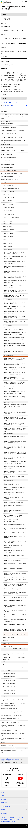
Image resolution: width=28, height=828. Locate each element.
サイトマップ (4, 817)
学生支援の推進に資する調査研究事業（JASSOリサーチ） (12, 751)
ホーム (2, 758)
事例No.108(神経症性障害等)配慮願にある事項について (15, 529)
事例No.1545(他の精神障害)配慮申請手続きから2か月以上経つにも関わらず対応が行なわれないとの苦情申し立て (15, 339)
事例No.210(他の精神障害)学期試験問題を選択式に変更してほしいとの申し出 (15, 620)
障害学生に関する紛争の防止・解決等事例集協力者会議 (14, 699)
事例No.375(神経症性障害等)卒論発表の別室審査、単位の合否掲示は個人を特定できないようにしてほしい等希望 (15, 447)
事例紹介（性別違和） (7, 646)
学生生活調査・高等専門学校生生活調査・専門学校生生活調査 (13, 117)
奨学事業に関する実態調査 (7, 123)
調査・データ (4, 111)
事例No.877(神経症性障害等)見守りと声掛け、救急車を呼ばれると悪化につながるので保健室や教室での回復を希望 (15, 412)
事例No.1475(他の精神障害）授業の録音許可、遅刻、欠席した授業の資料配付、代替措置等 (14, 392)
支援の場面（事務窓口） (8, 204)
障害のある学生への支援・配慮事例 (9, 708)
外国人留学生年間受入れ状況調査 (8, 157)
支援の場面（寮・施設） (8, 210)
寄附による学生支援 (5, 806)
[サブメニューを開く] (27, 117)
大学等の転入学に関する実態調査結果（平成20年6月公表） (13, 734)
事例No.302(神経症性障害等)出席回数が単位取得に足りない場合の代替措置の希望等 (15, 442)
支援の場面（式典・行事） (8, 207)
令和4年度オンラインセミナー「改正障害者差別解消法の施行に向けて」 (14, 653)
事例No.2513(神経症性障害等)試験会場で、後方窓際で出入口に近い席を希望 (15, 281)
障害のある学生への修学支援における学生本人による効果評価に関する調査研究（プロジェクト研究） (13, 704)
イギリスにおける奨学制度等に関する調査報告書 (11, 137)
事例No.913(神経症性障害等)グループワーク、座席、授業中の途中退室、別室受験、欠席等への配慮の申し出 (15, 419)
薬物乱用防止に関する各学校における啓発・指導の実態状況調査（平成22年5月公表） (13, 726)
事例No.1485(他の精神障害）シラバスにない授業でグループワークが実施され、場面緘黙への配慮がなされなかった (15, 398)
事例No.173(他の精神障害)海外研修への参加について (15, 601)
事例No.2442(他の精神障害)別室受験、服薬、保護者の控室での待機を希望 (15, 257)
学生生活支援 (4, 802)
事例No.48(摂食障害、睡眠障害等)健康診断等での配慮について (14, 537)
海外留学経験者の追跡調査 (7, 167)
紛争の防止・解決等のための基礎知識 (11, 188)
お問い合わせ (4, 819)
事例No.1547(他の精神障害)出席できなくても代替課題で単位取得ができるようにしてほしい (15, 333)
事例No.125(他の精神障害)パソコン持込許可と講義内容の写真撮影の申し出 (15, 564)
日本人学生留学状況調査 (6, 154)
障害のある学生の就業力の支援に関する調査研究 (11, 715)
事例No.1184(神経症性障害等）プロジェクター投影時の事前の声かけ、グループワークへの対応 (14, 378)
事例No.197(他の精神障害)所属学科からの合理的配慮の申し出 (15, 615)
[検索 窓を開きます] (22, 2)
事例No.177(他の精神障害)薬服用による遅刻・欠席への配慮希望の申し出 (15, 606)
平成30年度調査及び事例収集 (9, 686)
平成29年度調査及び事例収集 (9, 690)
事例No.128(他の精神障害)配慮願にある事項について (15, 569)
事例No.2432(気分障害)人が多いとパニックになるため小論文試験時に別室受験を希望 (15, 296)
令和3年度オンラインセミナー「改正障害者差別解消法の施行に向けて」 (14, 658)
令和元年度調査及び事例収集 (9, 683)
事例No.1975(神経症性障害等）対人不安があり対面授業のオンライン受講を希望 (14, 317)
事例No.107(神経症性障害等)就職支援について (14, 524)
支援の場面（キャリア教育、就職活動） (11, 217)
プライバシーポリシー (14, 819)
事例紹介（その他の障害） (8, 637)
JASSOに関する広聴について (7, 745)
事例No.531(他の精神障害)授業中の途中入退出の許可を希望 (15, 477)
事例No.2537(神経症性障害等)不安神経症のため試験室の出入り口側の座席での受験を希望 (15, 276)
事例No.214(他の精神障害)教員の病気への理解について (15, 625)
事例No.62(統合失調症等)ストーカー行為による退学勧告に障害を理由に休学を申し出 (14, 483)
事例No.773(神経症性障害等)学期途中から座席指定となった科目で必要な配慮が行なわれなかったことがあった (15, 406)
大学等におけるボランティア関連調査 (9, 730)
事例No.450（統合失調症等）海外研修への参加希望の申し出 (14, 437)
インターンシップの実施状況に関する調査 (10, 722)
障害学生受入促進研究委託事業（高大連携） (10, 718)
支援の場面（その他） (7, 221)
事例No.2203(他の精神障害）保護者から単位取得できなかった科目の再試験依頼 (14, 302)
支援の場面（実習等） (7, 200)
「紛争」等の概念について (8, 185)
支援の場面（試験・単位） (8, 214)
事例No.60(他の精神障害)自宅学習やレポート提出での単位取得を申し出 (14, 551)
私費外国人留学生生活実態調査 (8, 164)
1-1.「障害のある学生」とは (10, 102)
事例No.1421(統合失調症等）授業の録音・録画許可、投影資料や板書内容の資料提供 (14, 363)
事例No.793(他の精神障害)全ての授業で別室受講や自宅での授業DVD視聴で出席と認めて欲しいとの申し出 (15, 430)
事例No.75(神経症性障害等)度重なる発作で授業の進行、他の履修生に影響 (14, 520)
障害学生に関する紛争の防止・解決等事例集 (10, 179)
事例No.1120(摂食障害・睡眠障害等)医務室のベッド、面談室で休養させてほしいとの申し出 (14, 424)
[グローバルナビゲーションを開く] (26, 2)
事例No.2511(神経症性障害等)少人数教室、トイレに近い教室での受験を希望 (14, 286)
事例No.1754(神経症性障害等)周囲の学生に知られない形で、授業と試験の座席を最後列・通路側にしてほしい (15, 345)
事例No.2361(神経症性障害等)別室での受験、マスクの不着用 (15, 272)
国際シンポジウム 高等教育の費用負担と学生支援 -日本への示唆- (13, 141)
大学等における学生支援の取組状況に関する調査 (11, 173)
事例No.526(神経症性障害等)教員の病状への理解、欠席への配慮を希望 (15, 457)
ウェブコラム (5, 664)
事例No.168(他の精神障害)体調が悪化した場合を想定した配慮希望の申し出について (15, 593)
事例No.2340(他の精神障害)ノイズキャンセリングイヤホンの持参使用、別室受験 (15, 262)
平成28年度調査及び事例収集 (9, 693)
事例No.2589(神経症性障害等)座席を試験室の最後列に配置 (15, 267)
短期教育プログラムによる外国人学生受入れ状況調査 (12, 150)
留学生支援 (3, 799)
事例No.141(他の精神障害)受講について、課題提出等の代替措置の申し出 (15, 574)
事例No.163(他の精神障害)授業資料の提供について (15, 589)
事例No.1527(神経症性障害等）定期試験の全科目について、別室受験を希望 (14, 387)
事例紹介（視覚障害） (7, 226)
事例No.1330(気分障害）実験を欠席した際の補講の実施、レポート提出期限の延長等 (14, 368)
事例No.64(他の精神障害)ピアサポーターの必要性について (14, 556)
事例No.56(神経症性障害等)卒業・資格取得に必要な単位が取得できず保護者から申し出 (14, 516)
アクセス (21, 817)
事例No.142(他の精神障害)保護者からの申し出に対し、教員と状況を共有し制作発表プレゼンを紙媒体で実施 (15, 579)
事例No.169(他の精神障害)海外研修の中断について (15, 597)
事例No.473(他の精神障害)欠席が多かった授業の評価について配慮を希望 (15, 472)
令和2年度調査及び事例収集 (9, 680)
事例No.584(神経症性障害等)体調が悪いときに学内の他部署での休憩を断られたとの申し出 (15, 462)
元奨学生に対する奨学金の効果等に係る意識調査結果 (12, 130)
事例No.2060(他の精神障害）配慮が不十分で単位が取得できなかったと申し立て (14, 312)
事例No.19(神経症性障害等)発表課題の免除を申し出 (14, 506)
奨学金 (2, 795)
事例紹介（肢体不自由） (8, 233)
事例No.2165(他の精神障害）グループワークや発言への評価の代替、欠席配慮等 (14, 307)
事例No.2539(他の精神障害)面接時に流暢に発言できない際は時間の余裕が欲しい (15, 253)
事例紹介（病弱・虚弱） (8, 236)
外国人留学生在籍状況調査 (7, 147)
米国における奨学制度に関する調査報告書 (10, 133)
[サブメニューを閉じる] (27, 111)
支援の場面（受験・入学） (8, 194)
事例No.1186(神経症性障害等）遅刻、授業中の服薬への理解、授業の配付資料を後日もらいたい (14, 383)
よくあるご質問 (4, 813)
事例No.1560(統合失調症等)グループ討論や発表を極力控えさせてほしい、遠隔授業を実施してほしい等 (15, 351)
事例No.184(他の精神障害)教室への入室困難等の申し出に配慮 (15, 611)
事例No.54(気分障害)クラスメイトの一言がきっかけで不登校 (14, 498)
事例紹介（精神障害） (7, 246)
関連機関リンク (13, 817)
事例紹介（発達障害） (7, 243)
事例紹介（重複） (6, 239)
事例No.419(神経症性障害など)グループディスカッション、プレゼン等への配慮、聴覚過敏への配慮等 (15, 453)
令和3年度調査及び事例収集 (9, 676)
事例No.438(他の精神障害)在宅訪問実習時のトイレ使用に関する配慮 (15, 467)
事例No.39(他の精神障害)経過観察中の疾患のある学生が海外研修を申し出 (14, 546)
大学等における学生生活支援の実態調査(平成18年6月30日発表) (13, 739)
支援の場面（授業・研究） (8, 197)
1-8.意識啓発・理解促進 (8, 105)
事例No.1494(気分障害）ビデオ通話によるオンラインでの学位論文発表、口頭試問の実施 (14, 373)
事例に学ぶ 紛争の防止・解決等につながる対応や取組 (14, 668)
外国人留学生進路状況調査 (7, 160)
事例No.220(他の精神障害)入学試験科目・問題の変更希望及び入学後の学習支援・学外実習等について (15, 630)
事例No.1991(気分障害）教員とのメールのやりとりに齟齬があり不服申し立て (14, 322)
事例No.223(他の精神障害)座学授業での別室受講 (14, 634)
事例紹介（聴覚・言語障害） (9, 229)
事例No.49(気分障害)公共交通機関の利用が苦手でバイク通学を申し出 (14, 493)
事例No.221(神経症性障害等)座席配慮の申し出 (14, 532)
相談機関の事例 (6, 640)
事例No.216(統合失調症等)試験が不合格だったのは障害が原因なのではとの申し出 (15, 488)
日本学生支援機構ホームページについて (9, 821)
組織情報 (3, 809)
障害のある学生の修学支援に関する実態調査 (10, 176)
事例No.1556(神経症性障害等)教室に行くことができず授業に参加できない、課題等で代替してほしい (15, 328)
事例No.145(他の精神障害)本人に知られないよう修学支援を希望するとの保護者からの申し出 (15, 585)
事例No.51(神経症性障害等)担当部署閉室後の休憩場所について (14, 511)
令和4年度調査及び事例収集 (9, 673)
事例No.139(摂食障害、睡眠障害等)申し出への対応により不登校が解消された (15, 542)
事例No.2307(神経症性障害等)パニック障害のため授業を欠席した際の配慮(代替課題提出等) (15, 291)
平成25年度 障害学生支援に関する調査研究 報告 (11, 712)
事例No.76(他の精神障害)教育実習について (13, 560)
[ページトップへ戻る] (26, 826)
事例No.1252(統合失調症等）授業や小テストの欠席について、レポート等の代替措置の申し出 (14, 359)
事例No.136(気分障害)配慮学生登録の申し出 (13, 502)
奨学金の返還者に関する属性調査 (8, 127)
